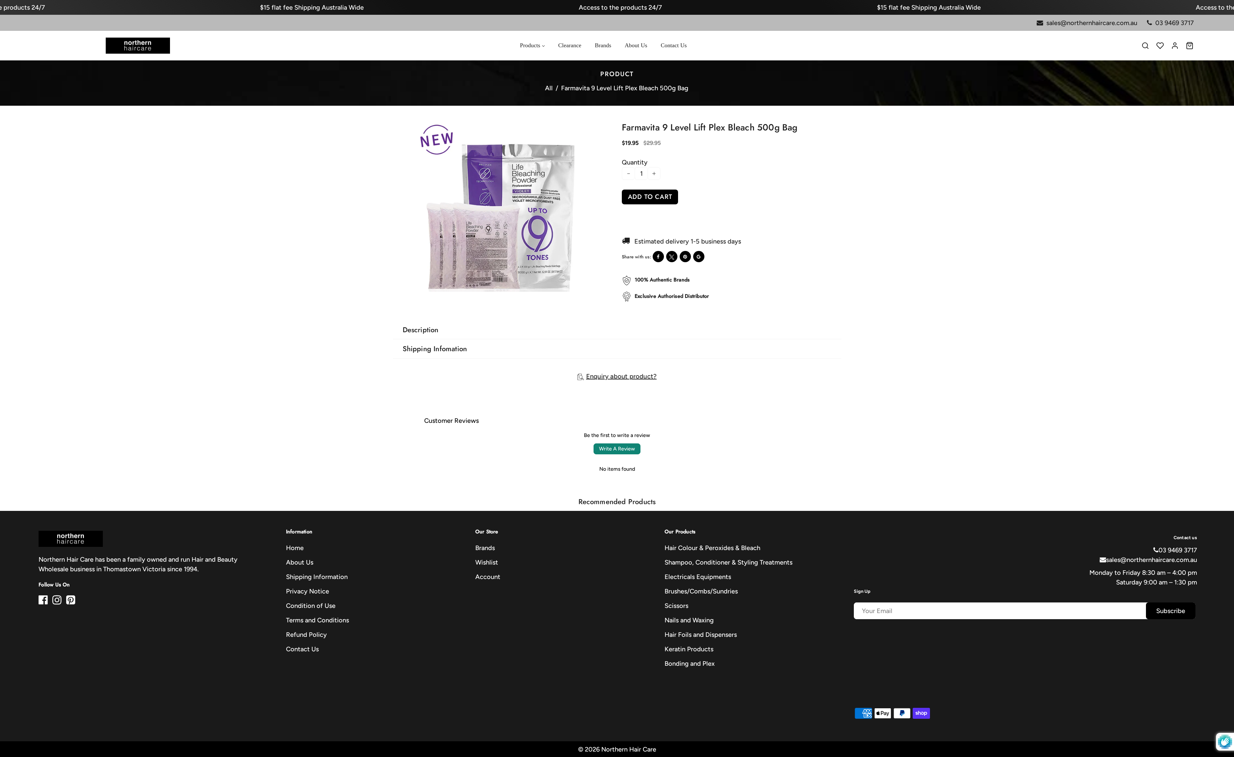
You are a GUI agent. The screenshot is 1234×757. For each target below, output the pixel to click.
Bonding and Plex (690, 663)
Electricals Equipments (698, 577)
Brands (485, 548)
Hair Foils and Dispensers (701, 634)
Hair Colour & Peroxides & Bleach (712, 548)
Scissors (676, 606)
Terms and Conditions (317, 620)
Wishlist (486, 562)
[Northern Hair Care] (138, 45)
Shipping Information (317, 577)
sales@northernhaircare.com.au (1151, 560)
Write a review (617, 449)
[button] (403, 297)
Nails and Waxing (689, 620)
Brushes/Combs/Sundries (701, 591)
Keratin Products (689, 649)
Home (295, 548)
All (549, 88)
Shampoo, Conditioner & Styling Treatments (728, 562)
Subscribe (1170, 611)
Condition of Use (310, 606)
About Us (299, 562)
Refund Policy (306, 634)
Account (487, 577)
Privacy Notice (307, 591)
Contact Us (302, 649)
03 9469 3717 (1177, 550)
